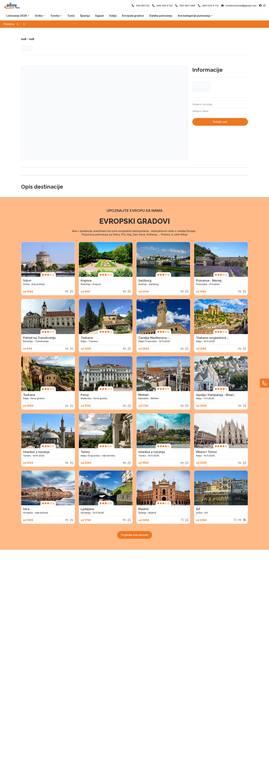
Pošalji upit (220, 121)
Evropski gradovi (133, 15)
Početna (9, 24)
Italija (113, 15)
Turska (54, 15)
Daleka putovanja (160, 15)
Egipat (99, 15)
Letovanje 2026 (16, 15)
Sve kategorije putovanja (194, 15)
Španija (85, 15)
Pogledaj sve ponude (134, 534)
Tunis (71, 15)
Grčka (38, 15)
